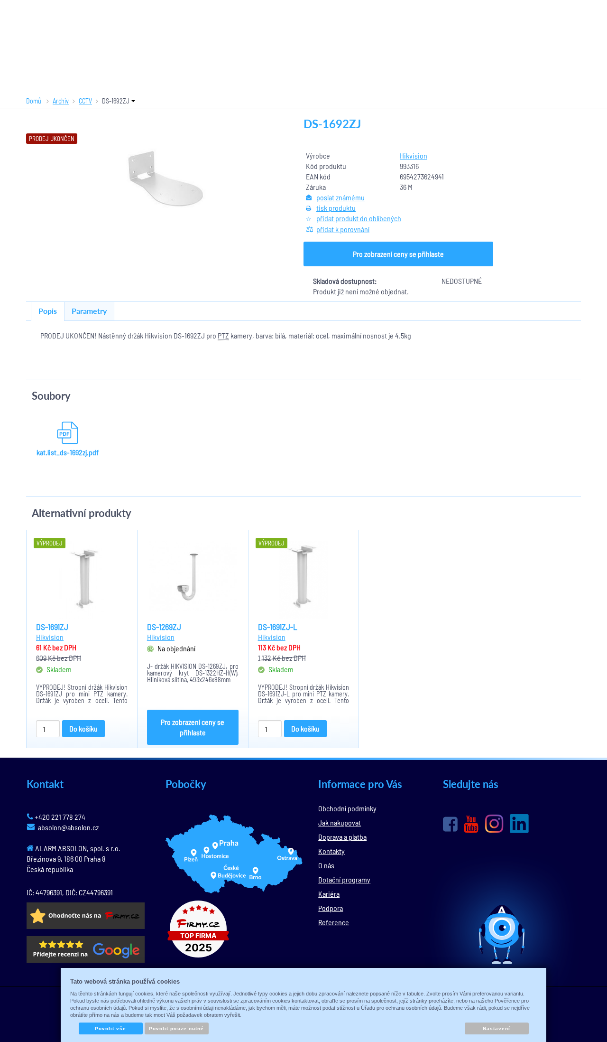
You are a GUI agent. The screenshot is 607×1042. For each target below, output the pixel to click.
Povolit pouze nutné (176, 1028)
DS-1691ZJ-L (277, 626)
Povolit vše (110, 1028)
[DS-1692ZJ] (165, 178)
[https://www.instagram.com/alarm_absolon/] (494, 823)
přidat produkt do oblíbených (358, 218)
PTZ (223, 335)
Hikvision (413, 155)
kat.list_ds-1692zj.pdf (68, 452)
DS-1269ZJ (164, 626)
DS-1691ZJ (52, 626)
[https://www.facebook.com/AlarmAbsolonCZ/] (450, 824)
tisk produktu (336, 207)
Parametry (89, 310)
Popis (47, 310)
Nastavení (496, 1028)
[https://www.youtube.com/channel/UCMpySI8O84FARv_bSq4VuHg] (471, 824)
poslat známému (340, 197)
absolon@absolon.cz (68, 827)
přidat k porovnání (342, 229)
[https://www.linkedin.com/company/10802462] (519, 823)
